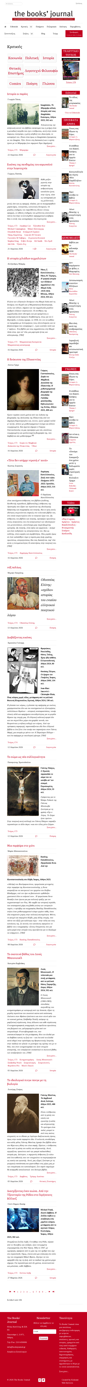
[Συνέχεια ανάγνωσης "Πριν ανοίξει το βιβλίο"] (65, 197)
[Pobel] (23, 188)
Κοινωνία (15, 57)
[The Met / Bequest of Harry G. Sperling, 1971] (23, 791)
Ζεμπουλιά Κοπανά (36, 238)
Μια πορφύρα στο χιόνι (21, 845)
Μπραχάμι (24, 150)
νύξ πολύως (14, 567)
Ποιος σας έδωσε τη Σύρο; (74, 131)
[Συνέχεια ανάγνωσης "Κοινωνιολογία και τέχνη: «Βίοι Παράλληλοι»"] (65, 178)
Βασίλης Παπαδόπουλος (30, 940)
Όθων (34, 446)
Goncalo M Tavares (32, 235)
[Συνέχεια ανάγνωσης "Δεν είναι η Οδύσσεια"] (65, 438)
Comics (15, 83)
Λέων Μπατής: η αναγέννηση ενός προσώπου (75, 215)
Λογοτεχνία (33, 70)
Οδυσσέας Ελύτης (27, 623)
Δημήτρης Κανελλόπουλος (31, 553)
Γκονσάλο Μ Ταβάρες (17, 238)
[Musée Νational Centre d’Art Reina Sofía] (23, 986)
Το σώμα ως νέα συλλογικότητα (26, 757)
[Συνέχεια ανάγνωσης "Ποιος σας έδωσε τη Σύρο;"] (65, 134)
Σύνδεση (79, 3)
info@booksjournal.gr (16, 1347)
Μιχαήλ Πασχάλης (15, 573)
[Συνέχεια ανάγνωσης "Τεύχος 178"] (71, 69)
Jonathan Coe (25, 226)
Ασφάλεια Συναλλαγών (17, 1352)
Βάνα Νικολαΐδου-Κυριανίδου (73, 291)
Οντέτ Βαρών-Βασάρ (16, 1204)
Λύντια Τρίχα (13, 365)
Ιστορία (48, 57)
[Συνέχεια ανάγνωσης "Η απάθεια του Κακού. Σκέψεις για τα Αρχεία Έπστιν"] (65, 155)
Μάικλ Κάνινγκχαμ (36, 229)
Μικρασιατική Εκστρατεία (30, 342)
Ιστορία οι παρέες (17, 94)
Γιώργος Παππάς (15, 174)
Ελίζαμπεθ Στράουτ (31, 232)
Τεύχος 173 (12, 150)
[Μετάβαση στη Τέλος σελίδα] (53, 1292)
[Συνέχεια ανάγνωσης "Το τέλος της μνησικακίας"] (65, 102)
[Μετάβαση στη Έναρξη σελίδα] (10, 1292)
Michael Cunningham (16, 229)
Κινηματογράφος (27, 1060)
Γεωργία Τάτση (14, 99)
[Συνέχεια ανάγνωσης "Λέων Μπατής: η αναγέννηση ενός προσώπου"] (65, 217)
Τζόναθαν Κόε (39, 226)
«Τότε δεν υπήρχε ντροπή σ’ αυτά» (27, 460)
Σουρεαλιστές (44, 1063)
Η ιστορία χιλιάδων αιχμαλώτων (26, 258)
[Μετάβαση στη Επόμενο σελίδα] (49, 1292)
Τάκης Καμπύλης (15, 235)
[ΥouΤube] (23, 1220)
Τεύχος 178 (71, 82)
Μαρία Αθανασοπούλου (17, 851)
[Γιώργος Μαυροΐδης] (23, 593)
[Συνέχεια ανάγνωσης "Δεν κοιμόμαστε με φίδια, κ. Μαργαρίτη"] (65, 268)
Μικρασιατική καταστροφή (19, 345)
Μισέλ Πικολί (27, 1066)
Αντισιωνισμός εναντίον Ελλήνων (76, 283)
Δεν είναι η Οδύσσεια (74, 436)
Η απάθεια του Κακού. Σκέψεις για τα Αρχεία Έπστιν (74, 153)
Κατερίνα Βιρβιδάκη (16, 963)
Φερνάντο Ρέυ (13, 1066)
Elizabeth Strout (14, 232)
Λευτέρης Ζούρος (15, 1089)
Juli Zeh (11, 244)
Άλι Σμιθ (48, 241)
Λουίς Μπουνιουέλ (44, 1060)
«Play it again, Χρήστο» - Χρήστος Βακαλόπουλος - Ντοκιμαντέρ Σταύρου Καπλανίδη (71, 526)
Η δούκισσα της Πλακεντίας (24, 359)
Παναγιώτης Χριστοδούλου (19, 762)
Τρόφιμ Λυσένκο (37, 1176)
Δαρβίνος (24, 1176)
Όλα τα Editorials (72, 113)
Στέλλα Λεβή (25, 1273)
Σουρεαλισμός (30, 1063)
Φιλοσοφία (49, 70)
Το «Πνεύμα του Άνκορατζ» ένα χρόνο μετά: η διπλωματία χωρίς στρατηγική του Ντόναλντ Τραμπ (74, 464)
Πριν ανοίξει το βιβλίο (73, 194)
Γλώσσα (48, 83)
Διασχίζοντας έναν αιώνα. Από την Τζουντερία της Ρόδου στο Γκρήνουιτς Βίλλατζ (29, 1194)
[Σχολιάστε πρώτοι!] (34, 155)
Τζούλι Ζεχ (21, 244)
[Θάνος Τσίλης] (23, 670)
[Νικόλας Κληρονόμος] (23, 483)
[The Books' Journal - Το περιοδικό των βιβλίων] (43, 14)
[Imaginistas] (23, 114)
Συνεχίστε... (51, 146)
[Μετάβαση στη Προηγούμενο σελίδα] (14, 1292)
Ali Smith (38, 241)
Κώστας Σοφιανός (15, 466)
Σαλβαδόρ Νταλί (15, 1063)
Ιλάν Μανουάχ (74, 274)
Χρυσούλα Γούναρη (16, 643)
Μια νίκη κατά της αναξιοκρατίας (75, 326)
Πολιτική (32, 57)
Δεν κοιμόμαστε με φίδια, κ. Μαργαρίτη (74, 267)
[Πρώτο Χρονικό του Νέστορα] (23, 866)
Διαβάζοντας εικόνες (19, 637)
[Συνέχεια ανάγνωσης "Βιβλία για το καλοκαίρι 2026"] (65, 249)
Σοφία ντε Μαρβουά (28, 443)
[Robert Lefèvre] (23, 389)
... (30, 1292)
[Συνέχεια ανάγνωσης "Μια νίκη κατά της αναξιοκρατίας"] (65, 328)
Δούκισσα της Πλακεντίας (19, 446)
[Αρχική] (6, 26)
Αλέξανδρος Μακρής (16, 264)
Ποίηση (31, 83)
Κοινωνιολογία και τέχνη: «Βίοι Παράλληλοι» (76, 176)
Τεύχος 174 (12, 623)
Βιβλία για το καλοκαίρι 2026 (73, 247)
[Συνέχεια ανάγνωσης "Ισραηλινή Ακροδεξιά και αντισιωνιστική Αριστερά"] (65, 348)
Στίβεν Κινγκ (26, 241)
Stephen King (13, 241)
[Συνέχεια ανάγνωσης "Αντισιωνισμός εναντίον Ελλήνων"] (65, 287)
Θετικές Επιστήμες (16, 70)
